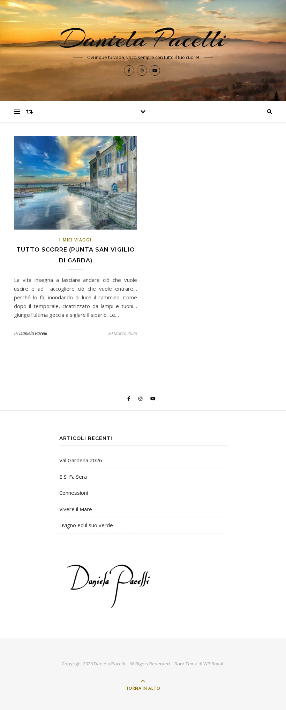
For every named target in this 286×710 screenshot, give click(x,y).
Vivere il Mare (75, 509)
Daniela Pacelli (143, 39)
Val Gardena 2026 (80, 460)
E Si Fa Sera (73, 476)
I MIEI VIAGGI (75, 240)
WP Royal (213, 663)
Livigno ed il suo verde (86, 525)
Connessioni (73, 492)
